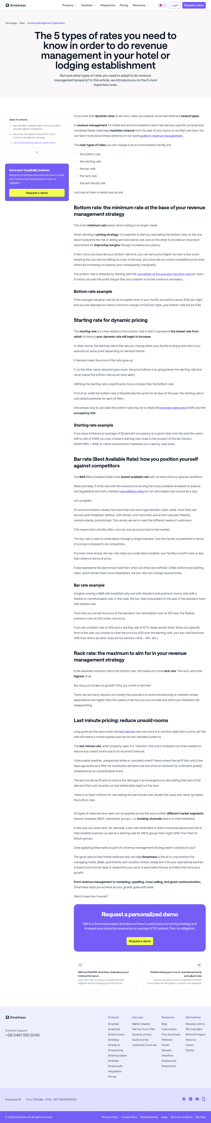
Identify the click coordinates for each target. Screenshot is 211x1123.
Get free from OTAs (143, 1029)
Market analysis (141, 1023)
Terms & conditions (181, 1117)
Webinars (167, 1039)
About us (191, 1039)
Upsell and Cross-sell (144, 1044)
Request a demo (195, 1023)
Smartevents (169, 1060)
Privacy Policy (110, 1117)
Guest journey (140, 1039)
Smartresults (115, 1066)
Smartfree (167, 1055)
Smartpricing (115, 1050)
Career (190, 1044)
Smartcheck (169, 1066)
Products (67, 5)
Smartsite (113, 1060)
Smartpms (114, 1044)
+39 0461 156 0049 (22, 1035)
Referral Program (196, 1034)
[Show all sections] (37, 152)
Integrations (107, 5)
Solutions (86, 5)
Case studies (169, 1029)
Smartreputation (117, 1055)
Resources (139, 5)
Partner (190, 1050)
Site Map (201, 1117)
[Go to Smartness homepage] (15, 5)
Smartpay (113, 1039)
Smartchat (114, 1029)
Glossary (167, 1050)
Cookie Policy (129, 1117)
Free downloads (171, 1034)
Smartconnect (116, 1034)
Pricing (124, 5)
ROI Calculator (194, 1029)
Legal (164, 1117)
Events (165, 1044)
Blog (164, 1023)
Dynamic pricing (141, 1034)
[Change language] (162, 5)
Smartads (113, 1023)
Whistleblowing (149, 1117)
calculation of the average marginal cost (164, 274)
